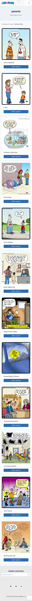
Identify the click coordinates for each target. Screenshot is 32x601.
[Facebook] (10, 586)
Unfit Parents (8, 511)
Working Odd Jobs (9, 556)
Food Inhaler (8, 197)
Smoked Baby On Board (11, 376)
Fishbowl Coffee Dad (10, 152)
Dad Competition (9, 62)
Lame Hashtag (8, 242)
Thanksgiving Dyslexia (11, 421)
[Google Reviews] (21, 586)
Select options (16, 67)
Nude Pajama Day (9, 287)
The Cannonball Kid (10, 466)
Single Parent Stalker (10, 331)
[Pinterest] (16, 586)
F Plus (6, 107)
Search (28, 574)
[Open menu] (28, 3)
